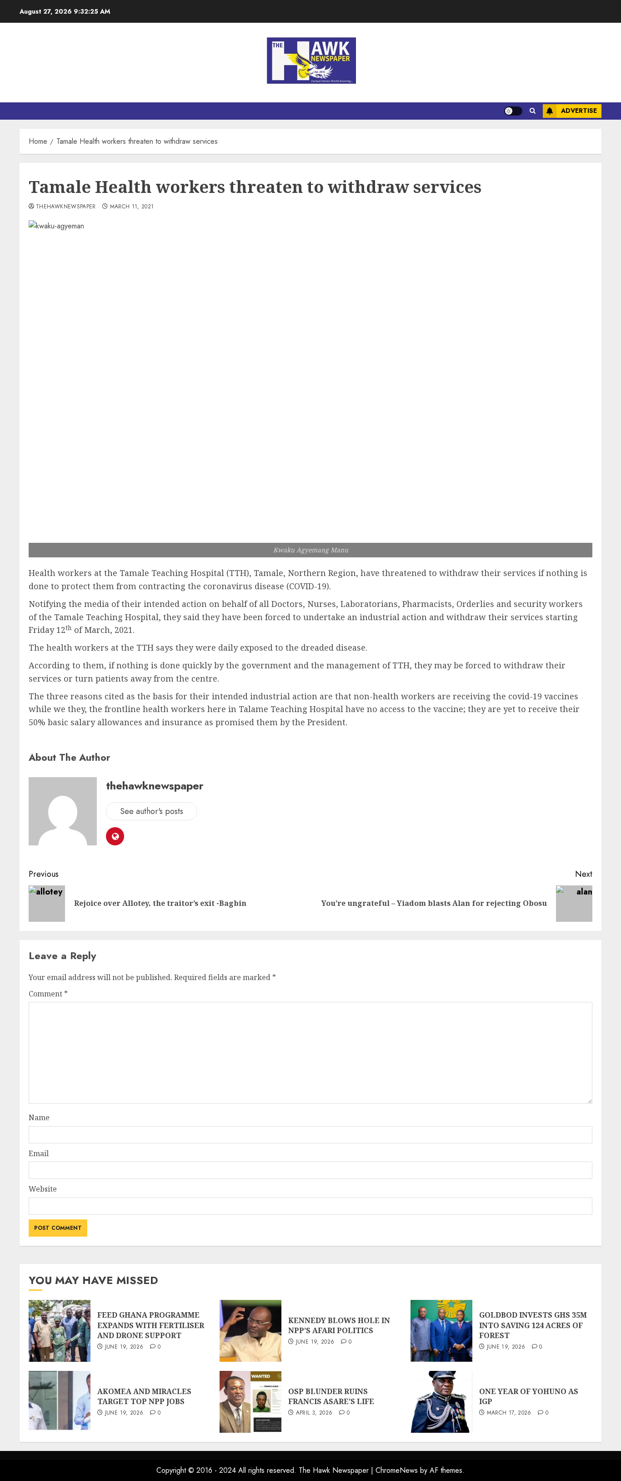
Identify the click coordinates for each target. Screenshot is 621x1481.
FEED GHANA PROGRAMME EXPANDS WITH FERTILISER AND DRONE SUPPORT (150, 1325)
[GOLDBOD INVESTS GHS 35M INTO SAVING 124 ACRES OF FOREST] (441, 1331)
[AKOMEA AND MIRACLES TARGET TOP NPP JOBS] (59, 1402)
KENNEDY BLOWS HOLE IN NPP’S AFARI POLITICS (339, 1325)
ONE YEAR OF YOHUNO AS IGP (528, 1396)
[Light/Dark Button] (513, 111)
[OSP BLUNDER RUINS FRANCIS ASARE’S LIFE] (250, 1402)
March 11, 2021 (132, 207)
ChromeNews (397, 1470)
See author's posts (151, 811)
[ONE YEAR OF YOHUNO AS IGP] (441, 1402)
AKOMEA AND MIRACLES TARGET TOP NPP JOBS (144, 1396)
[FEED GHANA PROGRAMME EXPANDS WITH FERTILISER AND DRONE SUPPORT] (59, 1331)
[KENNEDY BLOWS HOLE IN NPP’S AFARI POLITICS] (250, 1331)
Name (39, 1117)
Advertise (579, 110)
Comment (48, 994)
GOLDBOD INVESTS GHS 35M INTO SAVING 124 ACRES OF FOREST (533, 1325)
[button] (532, 111)
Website (43, 1189)
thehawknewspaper (66, 207)
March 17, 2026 (509, 1413)
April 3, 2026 (314, 1413)
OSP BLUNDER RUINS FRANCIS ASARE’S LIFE (331, 1396)
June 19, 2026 (124, 1347)
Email (39, 1153)
